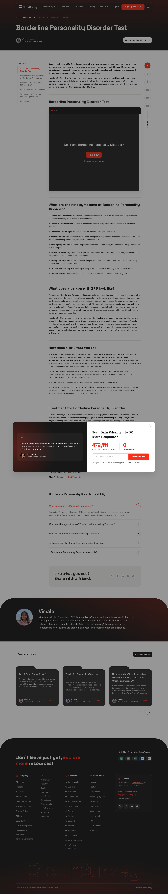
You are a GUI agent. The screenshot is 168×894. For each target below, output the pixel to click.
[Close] (151, 426)
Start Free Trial (139, 456)
